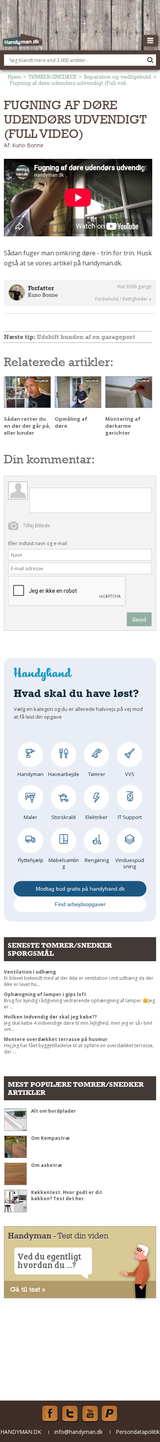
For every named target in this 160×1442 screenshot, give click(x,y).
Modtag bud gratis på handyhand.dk (80, 889)
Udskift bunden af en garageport (86, 337)
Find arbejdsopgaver (80, 904)
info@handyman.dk (78, 1431)
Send (139, 619)
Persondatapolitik (138, 1431)
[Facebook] (49, 1413)
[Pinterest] (110, 1413)
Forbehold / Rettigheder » (123, 299)
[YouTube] (90, 1413)
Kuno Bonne (43, 295)
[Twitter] (70, 1413)
